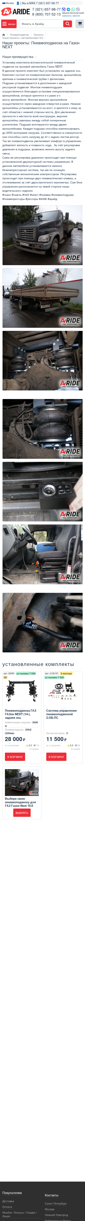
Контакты (52, 1195)
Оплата (7, 1207)
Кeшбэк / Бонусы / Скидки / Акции (19, 1214)
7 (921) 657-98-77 (46, 9)
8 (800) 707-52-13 (46, 14)
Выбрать (22, 813)
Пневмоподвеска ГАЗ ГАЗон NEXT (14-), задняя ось (20, 714)
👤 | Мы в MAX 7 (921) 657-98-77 (37, 3)
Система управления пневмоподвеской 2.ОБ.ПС (61, 714)
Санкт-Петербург (56, 1203)
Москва (49, 1209)
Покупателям (12, 1193)
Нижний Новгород (56, 1215)
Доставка (8, 1201)
